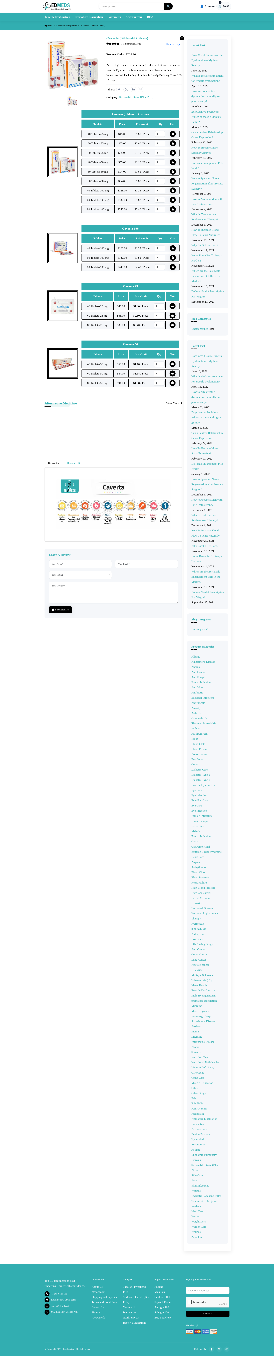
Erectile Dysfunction (57, 16)
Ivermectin (114, 16)
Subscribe (207, 1313)
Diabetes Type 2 (200, 774)
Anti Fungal (198, 677)
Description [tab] (54, 463)
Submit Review (62, 609)
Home (49, 26)
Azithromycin (134, 16)
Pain (194, 1098)
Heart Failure (199, 882)
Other (194, 1088)
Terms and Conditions (104, 1302)
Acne (194, 1180)
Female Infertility (201, 815)
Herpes (195, 1216)
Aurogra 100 (161, 1307)
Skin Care (197, 1175)
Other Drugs (198, 1093)
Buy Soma (197, 759)
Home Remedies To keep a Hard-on (206, 258)
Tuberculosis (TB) (201, 980)
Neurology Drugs (201, 1016)
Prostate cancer (200, 964)
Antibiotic (197, 692)
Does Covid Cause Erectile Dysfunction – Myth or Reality (206, 60)
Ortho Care (197, 1077)
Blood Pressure (200, 749)
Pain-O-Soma (199, 1108)
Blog (150, 16)
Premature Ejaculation (89, 16)
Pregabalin (197, 1113)
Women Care (198, 1226)
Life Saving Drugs (202, 944)
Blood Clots (198, 743)
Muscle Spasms (200, 1010)
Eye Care (196, 790)
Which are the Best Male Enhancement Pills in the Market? (205, 276)
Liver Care (197, 939)
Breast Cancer (199, 754)
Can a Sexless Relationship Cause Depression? (207, 135)
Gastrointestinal (200, 846)
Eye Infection (199, 795)
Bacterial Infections (202, 697)
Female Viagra (199, 820)
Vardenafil (197, 1206)
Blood (194, 738)
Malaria (196, 831)
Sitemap (96, 1312)
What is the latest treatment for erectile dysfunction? (207, 78)
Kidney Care (198, 933)
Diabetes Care (199, 769)
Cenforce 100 (162, 1297)
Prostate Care (199, 1129)
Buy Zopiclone (163, 1317)
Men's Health (199, 985)
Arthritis (196, 713)
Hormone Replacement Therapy (204, 916)
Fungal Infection (201, 682)
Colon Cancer (199, 954)
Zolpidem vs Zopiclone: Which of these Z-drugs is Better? (206, 116)
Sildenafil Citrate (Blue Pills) (67, 26)
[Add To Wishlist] (182, 38)
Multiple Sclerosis (202, 975)
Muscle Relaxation (202, 1082)
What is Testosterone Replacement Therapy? (204, 217)
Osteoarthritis (199, 718)
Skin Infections (200, 1185)
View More (173, 403)
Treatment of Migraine (204, 1200)
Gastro (195, 841)
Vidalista (159, 1291)
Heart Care (197, 856)
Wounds (196, 1190)
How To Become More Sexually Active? (204, 150)
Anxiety (196, 707)
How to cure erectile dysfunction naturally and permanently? (206, 96)
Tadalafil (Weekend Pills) (206, 1195)
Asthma (195, 728)
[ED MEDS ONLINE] (57, 6)
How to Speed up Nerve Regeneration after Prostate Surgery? (207, 183)
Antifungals (198, 702)
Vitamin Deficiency (202, 1067)
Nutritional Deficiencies (205, 1062)
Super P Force (162, 1302)
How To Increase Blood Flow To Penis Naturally (205, 232)
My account (98, 1291)
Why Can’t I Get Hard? (204, 245)
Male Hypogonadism (203, 995)
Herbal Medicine (201, 897)
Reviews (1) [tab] (73, 463)
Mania (195, 1031)
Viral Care (197, 1211)
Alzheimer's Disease (203, 661)
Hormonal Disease (202, 908)
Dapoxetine (198, 1123)
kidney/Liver (198, 928)
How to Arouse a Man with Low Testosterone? (206, 201)
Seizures (196, 1052)
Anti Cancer (198, 672)
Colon (194, 764)
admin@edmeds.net (60, 1306)
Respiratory (198, 1144)
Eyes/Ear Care (199, 800)
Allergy (195, 656)
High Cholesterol (201, 892)
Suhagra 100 (161, 1312)
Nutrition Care (199, 1057)
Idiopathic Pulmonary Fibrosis (204, 1157)
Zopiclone (197, 1236)
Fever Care (197, 826)
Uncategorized (199, 328)
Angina (195, 666)
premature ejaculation (204, 1000)
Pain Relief (197, 1103)
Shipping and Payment (105, 1297)
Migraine (196, 1005)
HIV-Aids (197, 903)
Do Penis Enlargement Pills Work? (207, 165)
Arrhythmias (198, 867)
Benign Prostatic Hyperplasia (201, 1137)
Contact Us (98, 1307)
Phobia (195, 1046)
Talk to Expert (174, 44)
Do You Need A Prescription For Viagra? (207, 294)
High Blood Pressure (203, 887)
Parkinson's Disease (202, 1041)
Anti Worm (197, 687)
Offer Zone (197, 1072)
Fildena (158, 1286)
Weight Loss (198, 1221)
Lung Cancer (198, 959)
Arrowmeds (98, 1317)
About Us (97, 1286)
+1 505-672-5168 (59, 1294)
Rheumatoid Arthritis (203, 723)
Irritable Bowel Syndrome (206, 851)
